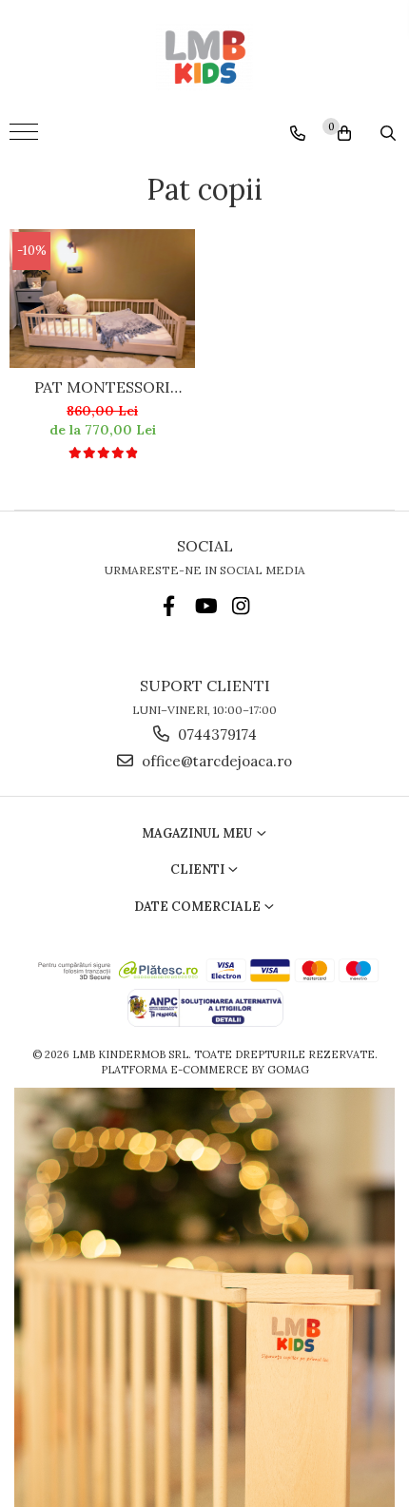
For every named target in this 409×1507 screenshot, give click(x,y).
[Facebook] (168, 606)
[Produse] (26, 138)
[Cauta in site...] (388, 133)
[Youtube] (205, 606)
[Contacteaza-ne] (298, 133)
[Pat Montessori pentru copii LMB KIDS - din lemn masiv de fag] (102, 298)
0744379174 (215, 734)
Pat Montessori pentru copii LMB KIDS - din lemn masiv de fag (102, 386)
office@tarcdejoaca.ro (215, 761)
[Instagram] (241, 606)
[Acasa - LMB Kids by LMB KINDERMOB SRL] (204, 57)
